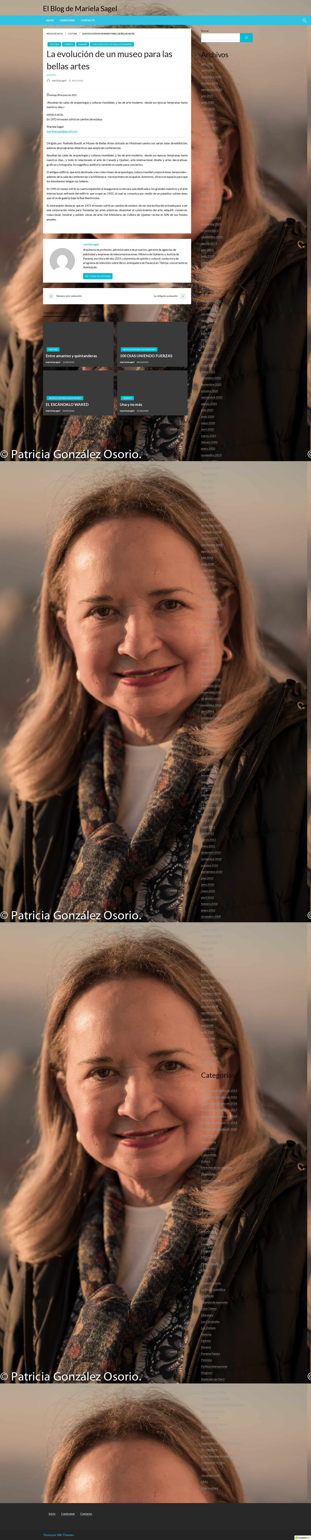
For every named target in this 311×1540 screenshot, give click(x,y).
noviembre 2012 (211, 750)
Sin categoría (209, 1449)
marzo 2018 (208, 583)
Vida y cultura (209, 1488)
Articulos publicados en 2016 (219, 1103)
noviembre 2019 (211, 455)
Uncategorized (210, 1475)
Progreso (207, 1372)
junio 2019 (207, 487)
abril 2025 (207, 115)
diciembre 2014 (211, 698)
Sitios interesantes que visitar (219, 1456)
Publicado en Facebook (215, 1398)
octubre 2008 (209, 1006)
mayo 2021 (208, 365)
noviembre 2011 (211, 794)
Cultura (72, 33)
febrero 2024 (209, 204)
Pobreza (206, 1359)
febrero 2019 (209, 512)
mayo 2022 (208, 339)
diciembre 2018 (211, 525)
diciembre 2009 (211, 916)
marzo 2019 (208, 506)
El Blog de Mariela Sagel (80, 8)
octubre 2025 (209, 83)
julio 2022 (207, 326)
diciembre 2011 (211, 788)
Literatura (207, 1315)
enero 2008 (208, 1064)
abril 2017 (207, 653)
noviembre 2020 (211, 384)
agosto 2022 (209, 320)
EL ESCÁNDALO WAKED (67, 404)
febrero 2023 (209, 282)
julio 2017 (207, 634)
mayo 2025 (208, 108)
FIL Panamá (208, 1257)
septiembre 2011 (211, 807)
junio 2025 (207, 102)
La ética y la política (213, 1289)
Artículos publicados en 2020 (219, 1129)
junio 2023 (207, 256)
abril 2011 (207, 833)
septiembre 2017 (211, 621)
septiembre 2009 (211, 935)
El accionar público (212, 1206)
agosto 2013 (209, 730)
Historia (206, 1276)
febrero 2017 (209, 666)
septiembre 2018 (211, 544)
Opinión (68, 44)
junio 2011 (207, 820)
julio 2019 (207, 480)
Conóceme (67, 20)
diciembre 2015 (211, 685)
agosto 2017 (209, 628)
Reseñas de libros (211, 1430)
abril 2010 (207, 897)
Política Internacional (214, 1366)
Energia (205, 1225)
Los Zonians (208, 1327)
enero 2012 (208, 782)
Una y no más (131, 404)
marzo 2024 (208, 198)
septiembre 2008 (211, 1012)
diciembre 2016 (211, 679)
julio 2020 (207, 410)
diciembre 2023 (211, 217)
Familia (205, 1244)
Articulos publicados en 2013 (219, 1090)
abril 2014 (207, 711)
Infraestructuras (211, 1283)
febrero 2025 (209, 128)
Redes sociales (210, 1417)
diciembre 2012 (211, 743)
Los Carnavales (210, 1321)
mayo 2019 (208, 493)
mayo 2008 (208, 1038)
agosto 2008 (209, 1019)
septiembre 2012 (211, 756)
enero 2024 (208, 211)
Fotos (204, 1270)
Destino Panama (211, 1180)
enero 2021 (208, 371)
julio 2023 (207, 249)
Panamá (82, 44)
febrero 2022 (209, 358)
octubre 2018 (209, 538)
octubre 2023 (209, 230)
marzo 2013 (208, 737)
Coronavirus (208, 1142)
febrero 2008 (209, 1057)
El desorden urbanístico (215, 1212)
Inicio (50, 20)
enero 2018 (208, 596)
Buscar (205, 30)
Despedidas (208, 1174)
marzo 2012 (208, 769)
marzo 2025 (208, 121)
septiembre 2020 (211, 397)
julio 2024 (207, 172)
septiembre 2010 (211, 871)
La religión (207, 1295)
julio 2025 (207, 95)
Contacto (88, 20)
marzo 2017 (208, 660)
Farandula (207, 1250)
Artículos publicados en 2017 (65, 398)
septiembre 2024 (211, 160)
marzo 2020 (208, 435)
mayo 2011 (208, 826)
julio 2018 (207, 557)
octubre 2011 (209, 801)
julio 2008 (207, 1025)
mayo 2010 (208, 891)
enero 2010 (208, 910)
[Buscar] (246, 37)
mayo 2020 (208, 423)
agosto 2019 (209, 474)
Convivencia (208, 1135)
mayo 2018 (208, 570)
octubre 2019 (209, 461)
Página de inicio (55, 33)
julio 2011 (207, 814)
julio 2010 (207, 878)
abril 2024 (207, 192)
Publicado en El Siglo (214, 1392)
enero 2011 (208, 846)
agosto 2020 (209, 403)
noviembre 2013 (211, 717)
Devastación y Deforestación (219, 1186)
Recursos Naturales (213, 1411)
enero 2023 (208, 288)
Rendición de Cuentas (214, 1424)
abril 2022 (207, 346)
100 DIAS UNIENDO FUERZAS (146, 355)
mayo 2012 (208, 762)
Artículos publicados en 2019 (139, 349)
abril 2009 (207, 968)
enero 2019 (208, 519)
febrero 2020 (209, 442)
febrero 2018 (209, 589)
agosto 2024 (209, 166)
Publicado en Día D (213, 1379)
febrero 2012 (209, 775)
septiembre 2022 (211, 314)
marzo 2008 (208, 1051)
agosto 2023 (209, 243)
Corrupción (208, 1148)
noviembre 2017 (211, 608)
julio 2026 (207, 63)
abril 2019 (207, 500)
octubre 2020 (209, 391)
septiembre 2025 (211, 89)
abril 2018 (207, 576)
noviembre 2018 (211, 532)
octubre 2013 (209, 724)
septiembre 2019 (211, 467)
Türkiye (206, 1468)
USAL (204, 1481)
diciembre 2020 (211, 378)
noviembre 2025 (211, 76)
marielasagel (59, 80)
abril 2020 (207, 429)
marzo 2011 (208, 839)
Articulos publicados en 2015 (219, 1097)
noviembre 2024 (211, 147)
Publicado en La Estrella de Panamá (112, 44)
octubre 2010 (209, 865)
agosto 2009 (209, 942)
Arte (204, 1084)
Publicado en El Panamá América (221, 1385)
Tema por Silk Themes (58, 1535)
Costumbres (208, 1154)
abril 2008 (207, 1044)
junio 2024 (207, 179)
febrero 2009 (209, 980)
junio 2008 (207, 1032)
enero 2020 (208, 448)
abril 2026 (207, 70)
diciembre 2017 (211, 602)
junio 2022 (207, 333)
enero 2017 (208, 673)
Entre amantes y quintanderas (71, 355)
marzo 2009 (208, 974)
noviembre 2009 (211, 923)
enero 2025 (208, 134)
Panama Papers (210, 1353)
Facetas (53, 349)
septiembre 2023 (211, 237)
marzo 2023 (208, 275)
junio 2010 (207, 884)
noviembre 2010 (211, 859)
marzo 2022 (208, 352)
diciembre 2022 (211, 294)
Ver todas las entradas (98, 276)
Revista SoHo (209, 1436)
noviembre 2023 (211, 224)
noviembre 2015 (211, 692)
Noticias (206, 1334)
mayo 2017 (208, 647)
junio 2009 (207, 955)
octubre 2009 (209, 929)
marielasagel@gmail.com (62, 131)
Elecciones (207, 1218)
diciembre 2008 (211, 993)
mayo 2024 (208, 185)
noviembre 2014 (211, 705)
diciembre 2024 (211, 140)
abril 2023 (207, 269)
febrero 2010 (209, 903)
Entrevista (207, 1231)
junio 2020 (207, 416)
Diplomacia (208, 1193)
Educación (207, 1199)
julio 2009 (207, 948)
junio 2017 (207, 641)
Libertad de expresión (214, 1302)
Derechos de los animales (216, 1167)
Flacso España (209, 1263)
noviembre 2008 (211, 1000)
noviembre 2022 (211, 301)
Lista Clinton (209, 1308)
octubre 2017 (209, 615)
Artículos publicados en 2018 (219, 1116)
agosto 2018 (209, 551)
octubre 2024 (209, 153)
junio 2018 (207, 564)
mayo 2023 (208, 262)
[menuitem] (50, 20)
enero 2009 (208, 987)
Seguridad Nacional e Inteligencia (221, 1443)
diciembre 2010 (211, 852)
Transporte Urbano (213, 1462)
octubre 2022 (209, 307)
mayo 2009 (208, 961)
